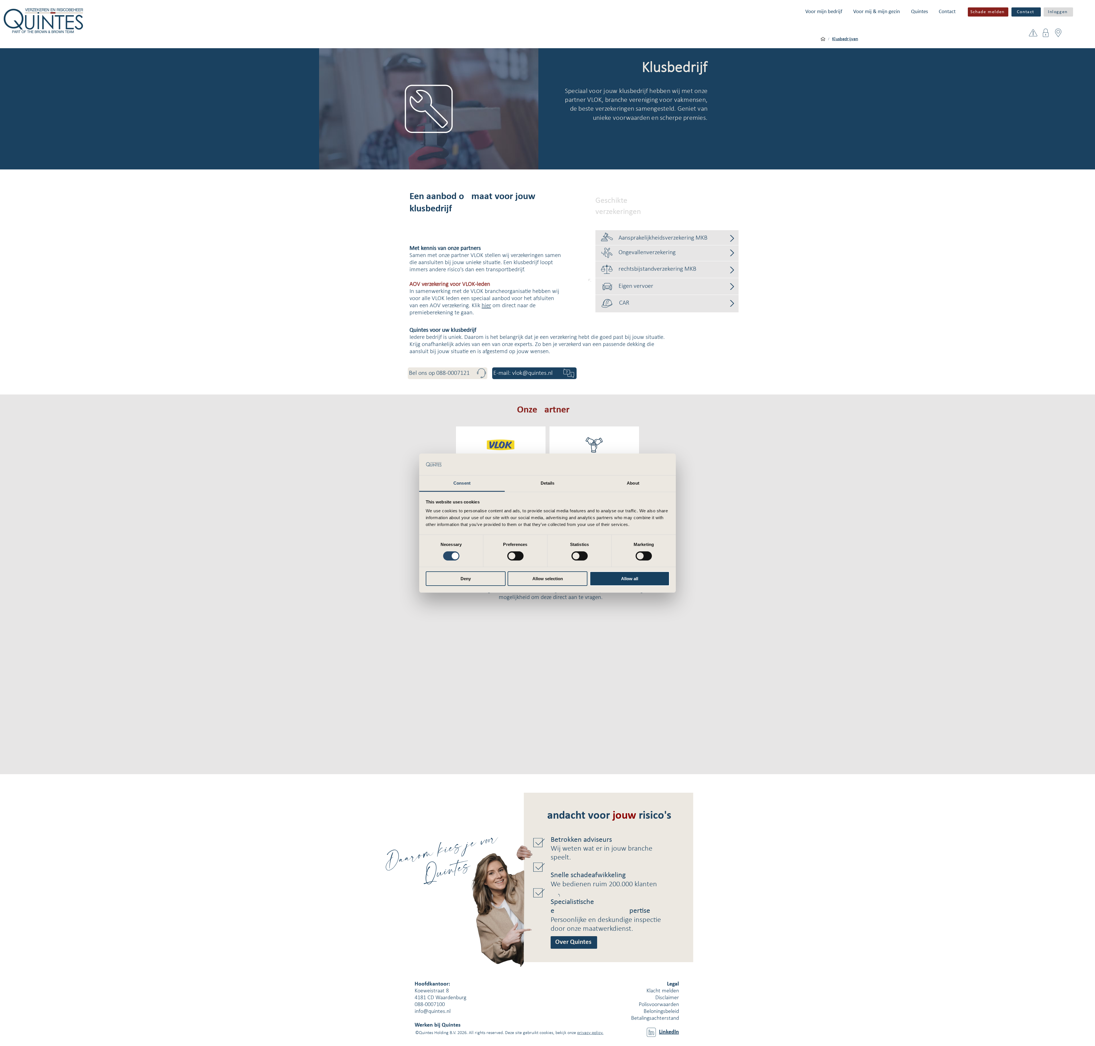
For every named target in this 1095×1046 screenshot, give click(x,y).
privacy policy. (590, 1033)
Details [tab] (548, 483)
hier (486, 306)
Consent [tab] (462, 483)
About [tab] (633, 483)
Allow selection (547, 578)
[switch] (515, 556)
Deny (466, 578)
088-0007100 (430, 1004)
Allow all (629, 578)
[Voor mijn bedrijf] (823, 39)
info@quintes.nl (433, 1011)
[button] (824, 12)
